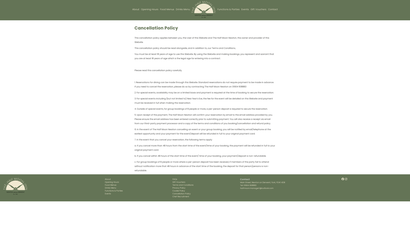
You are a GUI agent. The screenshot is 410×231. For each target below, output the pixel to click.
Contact (273, 9)
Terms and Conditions (182, 185)
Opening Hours (149, 9)
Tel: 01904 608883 (248, 185)
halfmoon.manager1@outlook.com (256, 188)
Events (245, 9)
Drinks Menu (183, 9)
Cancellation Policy (181, 193)
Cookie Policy (178, 190)
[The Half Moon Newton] (204, 9)
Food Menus (167, 9)
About (135, 9)
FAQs (174, 179)
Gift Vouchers (258, 9)
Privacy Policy (178, 188)
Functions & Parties (228, 9)
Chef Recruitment (180, 196)
